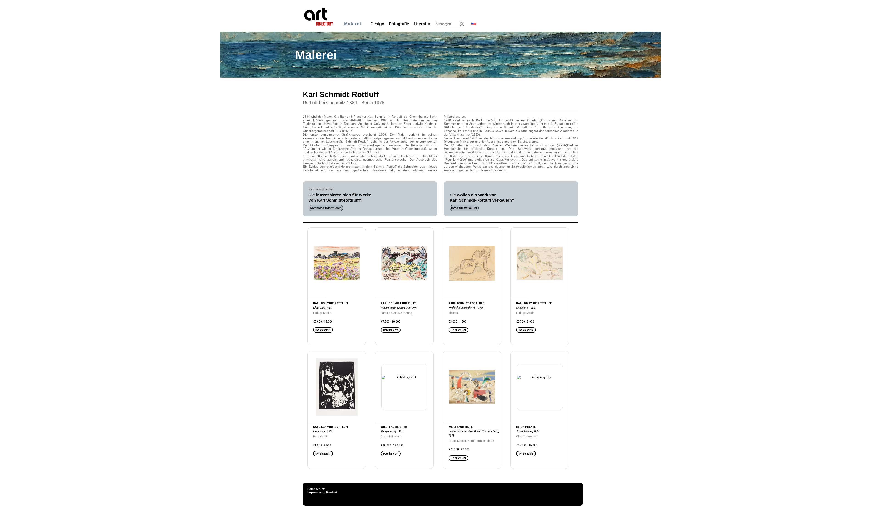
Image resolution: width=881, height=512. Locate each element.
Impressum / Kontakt (322, 492)
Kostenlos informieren (326, 208)
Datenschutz (316, 489)
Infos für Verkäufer (464, 208)
